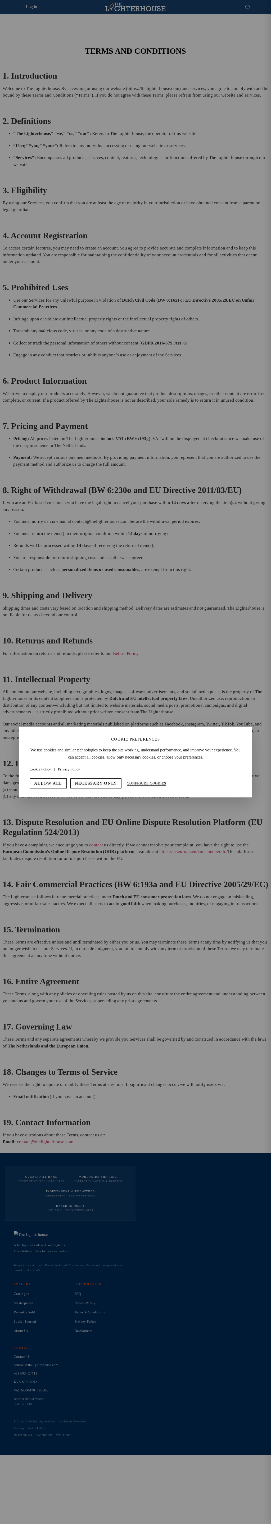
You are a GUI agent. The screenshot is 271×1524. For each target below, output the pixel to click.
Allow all (48, 783)
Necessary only (96, 783)
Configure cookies (146, 783)
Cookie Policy (40, 769)
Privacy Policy (69, 769)
